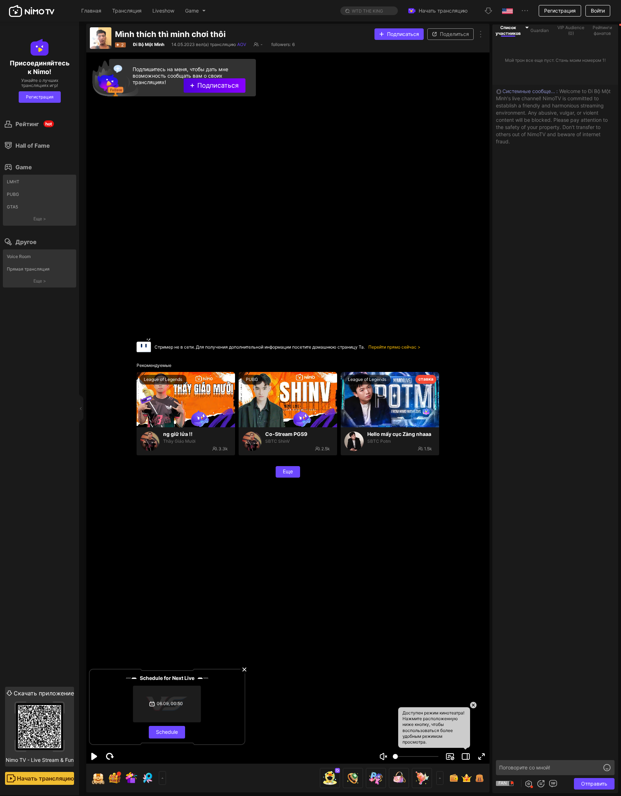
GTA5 (12, 207)
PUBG (13, 194)
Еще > (39, 218)
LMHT (13, 181)
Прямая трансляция (28, 269)
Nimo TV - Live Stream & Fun (40, 726)
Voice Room (19, 256)
